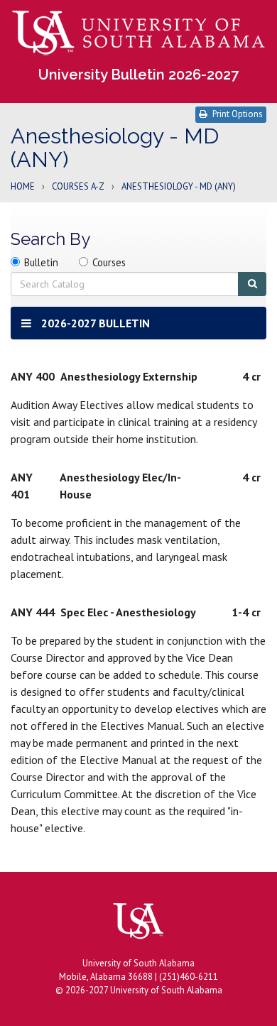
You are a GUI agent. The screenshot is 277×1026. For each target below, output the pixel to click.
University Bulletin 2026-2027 (138, 74)
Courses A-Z (78, 187)
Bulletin (41, 262)
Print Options (237, 114)
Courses (109, 262)
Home (23, 187)
